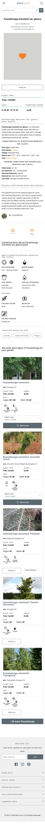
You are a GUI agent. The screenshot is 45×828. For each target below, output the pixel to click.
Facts (13, 233)
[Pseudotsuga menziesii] (22, 389)
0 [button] (41, 2)
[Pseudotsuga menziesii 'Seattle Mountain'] (22, 607)
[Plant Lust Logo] (23, 3)
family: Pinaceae (22, 335)
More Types (32, 234)
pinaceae (15, 150)
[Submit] (41, 10)
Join (35, 757)
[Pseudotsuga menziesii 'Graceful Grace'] (22, 465)
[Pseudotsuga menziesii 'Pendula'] (22, 537)
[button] (37, 10)
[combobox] (22, 418)
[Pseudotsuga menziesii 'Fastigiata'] (22, 678)
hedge (14, 158)
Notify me (22, 87)
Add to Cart (24, 426)
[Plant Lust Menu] (3, 3)
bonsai (8, 158)
